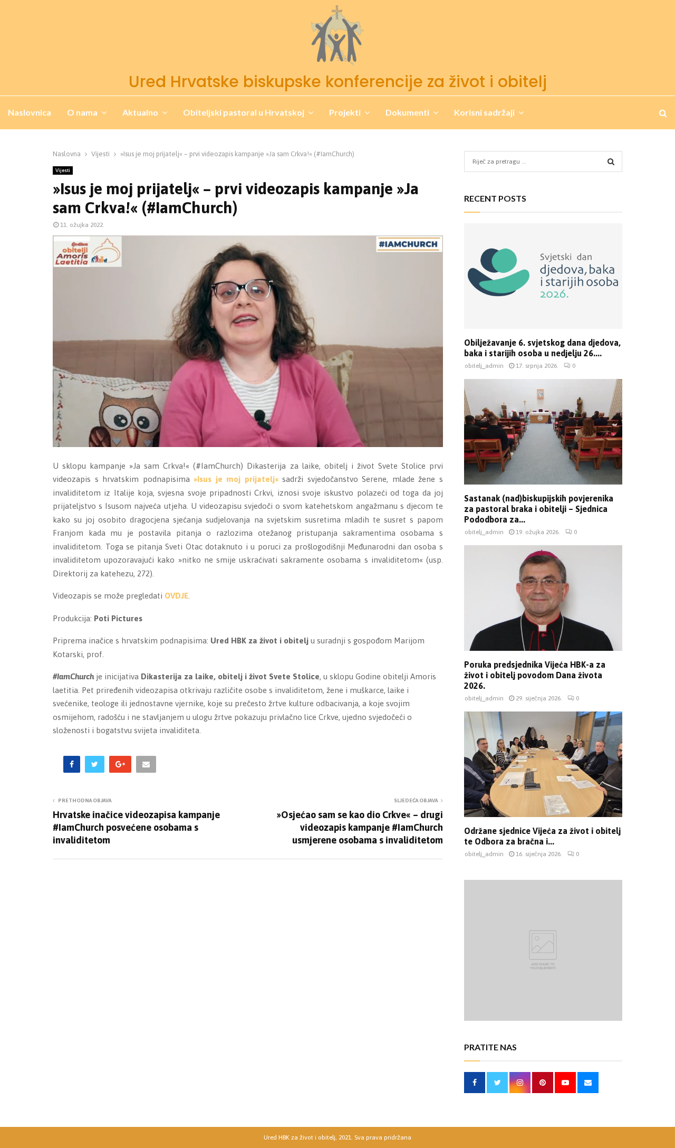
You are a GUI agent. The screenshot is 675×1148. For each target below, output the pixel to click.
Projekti (345, 112)
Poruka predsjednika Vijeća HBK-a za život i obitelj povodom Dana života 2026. (534, 675)
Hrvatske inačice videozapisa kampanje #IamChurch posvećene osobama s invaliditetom (136, 827)
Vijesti (62, 170)
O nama (82, 112)
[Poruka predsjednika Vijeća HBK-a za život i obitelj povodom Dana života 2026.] (543, 598)
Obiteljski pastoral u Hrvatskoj (243, 112)
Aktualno (140, 112)
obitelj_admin (484, 365)
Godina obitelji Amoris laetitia (66, 146)
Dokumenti (407, 112)
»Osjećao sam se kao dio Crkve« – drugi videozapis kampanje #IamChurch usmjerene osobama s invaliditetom (359, 827)
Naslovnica (29, 112)
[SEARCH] (611, 161)
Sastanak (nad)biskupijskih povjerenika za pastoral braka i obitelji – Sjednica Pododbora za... (538, 509)
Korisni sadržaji (484, 112)
